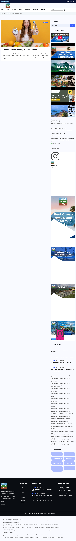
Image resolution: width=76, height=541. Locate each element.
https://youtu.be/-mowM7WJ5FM (57, 135)
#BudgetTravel (54, 138)
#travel (52, 140)
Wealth (69, 467)
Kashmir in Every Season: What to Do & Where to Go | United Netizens (62, 400)
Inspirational (35, 9)
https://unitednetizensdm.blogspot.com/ (64, 130)
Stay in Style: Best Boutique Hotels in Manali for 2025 (61, 423)
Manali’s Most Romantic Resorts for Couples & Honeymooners (60, 419)
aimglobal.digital (52, 513)
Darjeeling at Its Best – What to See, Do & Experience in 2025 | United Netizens (63, 390)
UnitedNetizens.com (55, 121)
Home (2, 9)
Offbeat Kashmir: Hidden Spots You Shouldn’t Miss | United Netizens (62, 405)
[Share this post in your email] (52, 147)
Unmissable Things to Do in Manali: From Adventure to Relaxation (61, 427)
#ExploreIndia (66, 138)
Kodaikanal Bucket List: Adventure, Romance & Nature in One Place (62, 437)
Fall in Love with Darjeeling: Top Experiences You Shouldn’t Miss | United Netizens (62, 385)
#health (72, 140)
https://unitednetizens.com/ (60, 128)
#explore (63, 140)
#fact (55, 140)
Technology (27, 9)
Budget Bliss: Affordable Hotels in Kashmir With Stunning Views (62, 395)
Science (14, 9)
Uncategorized (57, 468)
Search (72, 25)
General (43, 9)
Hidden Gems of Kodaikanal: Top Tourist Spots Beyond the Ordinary (62, 442)
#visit (70, 140)
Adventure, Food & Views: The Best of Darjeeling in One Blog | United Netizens (63, 381)
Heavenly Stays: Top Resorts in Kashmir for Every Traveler (62, 409)
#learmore (67, 140)
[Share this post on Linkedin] (51, 147)
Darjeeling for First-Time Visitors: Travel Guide (63, 357)
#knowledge (58, 140)
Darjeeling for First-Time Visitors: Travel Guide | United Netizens (61, 376)
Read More (4, 58)
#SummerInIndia (60, 138)
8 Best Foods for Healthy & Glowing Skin (19, 50)
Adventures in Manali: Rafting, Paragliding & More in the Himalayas (62, 414)
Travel (7, 9)
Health (20, 9)
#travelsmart (71, 138)
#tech (52, 141)
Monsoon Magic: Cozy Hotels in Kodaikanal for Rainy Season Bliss (63, 432)
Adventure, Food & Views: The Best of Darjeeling (42, 500)
